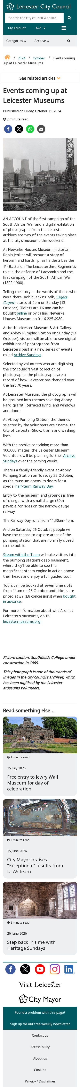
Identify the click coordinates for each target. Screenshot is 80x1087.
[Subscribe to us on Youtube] (40, 973)
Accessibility (40, 1047)
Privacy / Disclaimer (40, 1081)
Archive (40, 40)
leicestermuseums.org (21, 621)
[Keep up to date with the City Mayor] (40, 1002)
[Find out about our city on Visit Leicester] (40, 988)
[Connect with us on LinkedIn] (69, 973)
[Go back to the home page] (7, 58)
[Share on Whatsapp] (30, 132)
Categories (15, 40)
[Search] (69, 18)
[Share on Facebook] (8, 132)
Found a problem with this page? (40, 1012)
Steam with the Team (21, 554)
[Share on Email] (41, 132)
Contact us (40, 1035)
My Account (17, 28)
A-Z (39, 28)
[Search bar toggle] (69, 40)
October (39, 58)
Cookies (40, 1070)
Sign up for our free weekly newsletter (40, 1024)
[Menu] (63, 28)
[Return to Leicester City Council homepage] (40, 10)
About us (40, 1058)
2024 (21, 58)
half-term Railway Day (34, 486)
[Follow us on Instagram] (55, 973)
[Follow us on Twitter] (25, 973)
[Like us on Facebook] (10, 973)
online (22, 313)
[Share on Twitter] (19, 132)
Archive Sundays (27, 354)
